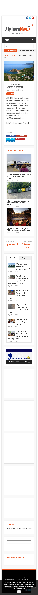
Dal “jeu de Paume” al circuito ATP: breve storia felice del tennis (19, 229)
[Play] (9, 362)
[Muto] (26, 362)
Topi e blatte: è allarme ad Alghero (27, 246)
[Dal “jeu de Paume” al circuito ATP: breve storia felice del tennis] (19, 217)
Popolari (25, 258)
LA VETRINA (13, 55)
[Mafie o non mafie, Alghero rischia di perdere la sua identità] (11, 292)
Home (6, 55)
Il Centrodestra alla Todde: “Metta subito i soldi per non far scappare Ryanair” (19, 176)
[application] (19, 356)
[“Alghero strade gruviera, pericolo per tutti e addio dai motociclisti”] (11, 306)
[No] (35, 588)
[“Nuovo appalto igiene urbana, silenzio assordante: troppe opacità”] (19, 190)
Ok (19, 591)
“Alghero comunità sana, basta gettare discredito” (22, 322)
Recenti (12, 258)
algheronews (23, 90)
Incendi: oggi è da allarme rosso (12, 245)
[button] (19, 356)
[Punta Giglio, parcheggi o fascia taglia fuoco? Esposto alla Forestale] (11, 277)
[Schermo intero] (29, 362)
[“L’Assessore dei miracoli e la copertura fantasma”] (11, 265)
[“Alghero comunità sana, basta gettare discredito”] (11, 320)
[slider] (17, 361)
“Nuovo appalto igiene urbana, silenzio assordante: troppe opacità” (18, 202)
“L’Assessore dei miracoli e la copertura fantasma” (23, 266)
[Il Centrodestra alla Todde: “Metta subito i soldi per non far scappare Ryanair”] (19, 163)
